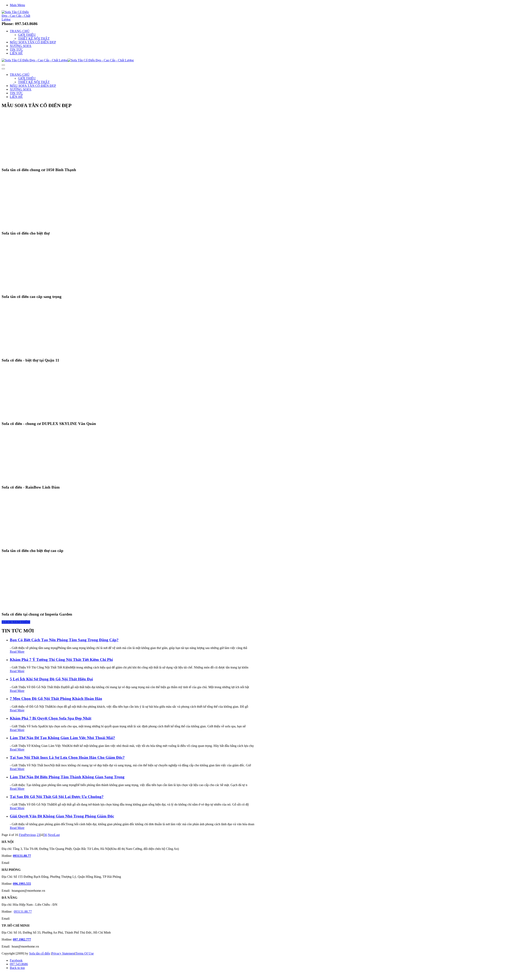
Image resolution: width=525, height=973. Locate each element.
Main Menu (17, 5)
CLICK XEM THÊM (16, 622)
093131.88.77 (22, 855)
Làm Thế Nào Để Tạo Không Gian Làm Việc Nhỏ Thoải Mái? (62, 738)
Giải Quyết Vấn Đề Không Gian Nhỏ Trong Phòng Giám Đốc (62, 816)
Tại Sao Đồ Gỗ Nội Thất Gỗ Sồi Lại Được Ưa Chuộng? (57, 796)
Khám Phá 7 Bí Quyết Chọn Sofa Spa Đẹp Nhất (50, 718)
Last (57, 835)
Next (51, 835)
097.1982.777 (22, 939)
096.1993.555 (22, 883)
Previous (30, 835)
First (22, 835)
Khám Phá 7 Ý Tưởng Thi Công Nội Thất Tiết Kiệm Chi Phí (61, 659)
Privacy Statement (63, 953)
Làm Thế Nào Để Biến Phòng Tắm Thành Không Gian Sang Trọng (67, 777)
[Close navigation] (3, 68)
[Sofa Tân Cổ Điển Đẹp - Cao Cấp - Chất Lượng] (17, 19)
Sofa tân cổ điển (39, 953)
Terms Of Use (84, 953)
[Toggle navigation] (3, 65)
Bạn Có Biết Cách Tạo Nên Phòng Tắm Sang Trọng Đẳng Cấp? (64, 640)
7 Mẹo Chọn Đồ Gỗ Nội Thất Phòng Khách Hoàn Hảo (56, 698)
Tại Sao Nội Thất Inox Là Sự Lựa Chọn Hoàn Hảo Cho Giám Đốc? (67, 757)
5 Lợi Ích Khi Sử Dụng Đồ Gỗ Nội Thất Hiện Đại (51, 679)
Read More (17, 651)
